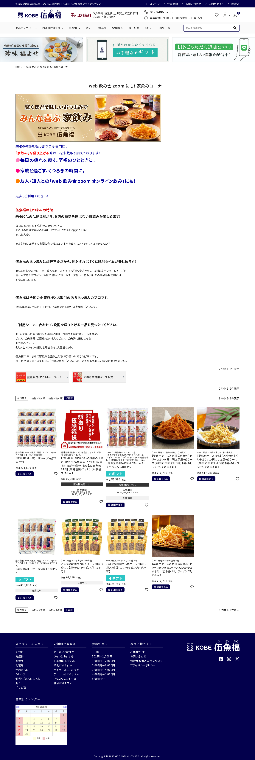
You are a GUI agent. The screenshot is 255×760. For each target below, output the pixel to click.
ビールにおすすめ (64, 652)
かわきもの (22, 670)
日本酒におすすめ (64, 661)
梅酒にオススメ (63, 683)
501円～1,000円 (102, 656)
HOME (18, 66)
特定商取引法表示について (146, 661)
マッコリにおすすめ (65, 679)
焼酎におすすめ (63, 665)
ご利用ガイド (216, 3)
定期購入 (117, 28)
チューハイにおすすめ (66, 674)
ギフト (89, 28)
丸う (18, 683)
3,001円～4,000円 (103, 670)
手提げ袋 (21, 687)
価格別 (73, 28)
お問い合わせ (193, 3)
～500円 (97, 652)
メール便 (134, 28)
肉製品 (19, 661)
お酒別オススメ (51, 28)
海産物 (19, 656)
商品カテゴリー (24, 28)
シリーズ (20, 674)
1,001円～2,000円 (103, 661)
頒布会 (102, 28)
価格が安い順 (39, 398)
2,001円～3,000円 (103, 665)
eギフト (149, 28)
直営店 (235, 3)
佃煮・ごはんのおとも (27, 679)
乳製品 (19, 665)
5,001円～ (98, 679)
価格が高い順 (56, 398)
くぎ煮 (19, 652)
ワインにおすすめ (64, 656)
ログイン (155, 3)
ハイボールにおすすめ (67, 670)
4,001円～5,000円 (103, 674)
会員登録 (172, 3)
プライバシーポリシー (143, 665)
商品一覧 (164, 28)
